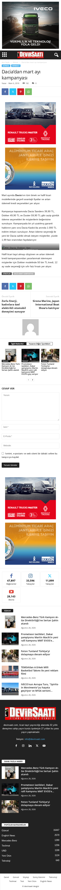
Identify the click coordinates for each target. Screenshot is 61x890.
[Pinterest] (20, 91)
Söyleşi (26, 877)
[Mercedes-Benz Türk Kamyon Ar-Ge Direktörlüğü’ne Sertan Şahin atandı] (11, 355)
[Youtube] (44, 746)
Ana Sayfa (5, 62)
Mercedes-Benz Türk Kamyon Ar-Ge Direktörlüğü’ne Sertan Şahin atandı (11, 367)
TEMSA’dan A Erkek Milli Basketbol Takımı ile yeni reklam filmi (39, 670)
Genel (6, 877)
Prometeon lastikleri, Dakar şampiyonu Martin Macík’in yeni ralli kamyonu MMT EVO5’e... (39, 637)
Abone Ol (11, 590)
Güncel (15, 62)
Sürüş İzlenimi (39, 877)
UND (4, 850)
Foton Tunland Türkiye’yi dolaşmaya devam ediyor (49, 367)
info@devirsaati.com (35, 739)
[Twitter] (12, 91)
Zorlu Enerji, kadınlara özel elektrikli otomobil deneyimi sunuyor (14, 306)
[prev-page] (28, 379)
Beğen (11, 574)
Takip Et (31, 574)
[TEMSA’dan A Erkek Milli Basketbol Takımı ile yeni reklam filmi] (10, 672)
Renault (15, 66)
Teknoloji (6, 861)
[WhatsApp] (28, 91)
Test (22, 881)
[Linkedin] (30, 746)
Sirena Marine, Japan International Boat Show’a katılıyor (46, 304)
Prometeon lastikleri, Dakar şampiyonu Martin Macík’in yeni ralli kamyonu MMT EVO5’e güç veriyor (30, 369)
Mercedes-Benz (9, 840)
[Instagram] (24, 746)
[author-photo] (30, 327)
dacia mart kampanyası (24, 274)
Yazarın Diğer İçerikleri (39, 343)
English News (8, 835)
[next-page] (32, 379)
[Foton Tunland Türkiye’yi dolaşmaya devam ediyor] (50, 355)
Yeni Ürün (6, 855)
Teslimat (6, 845)
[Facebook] (5, 91)
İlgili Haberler (17, 343)
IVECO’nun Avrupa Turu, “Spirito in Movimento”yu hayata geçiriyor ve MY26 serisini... (39, 687)
